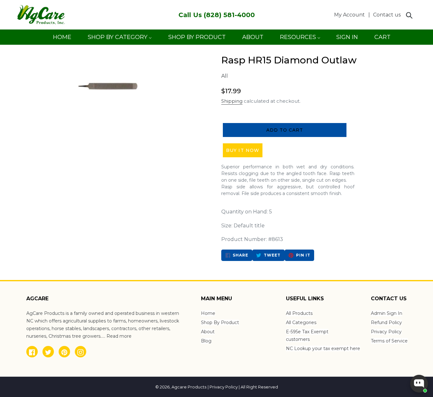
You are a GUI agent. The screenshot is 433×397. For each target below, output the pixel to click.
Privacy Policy (386, 332)
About (208, 332)
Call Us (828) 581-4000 (216, 15)
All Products (299, 313)
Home (208, 313)
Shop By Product (220, 322)
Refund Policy (386, 322)
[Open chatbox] (419, 384)
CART (382, 39)
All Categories (301, 322)
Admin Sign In (386, 313)
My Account (351, 14)
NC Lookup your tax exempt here (323, 348)
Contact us (387, 15)
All (224, 76)
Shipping (231, 101)
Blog (206, 341)
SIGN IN (347, 39)
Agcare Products (188, 386)
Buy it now (242, 150)
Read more (119, 336)
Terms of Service (389, 341)
